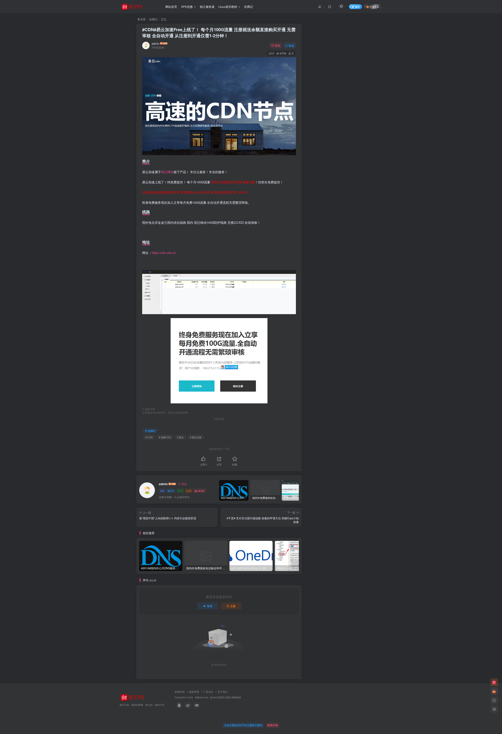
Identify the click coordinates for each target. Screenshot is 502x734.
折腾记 (248, 7)
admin (155, 43)
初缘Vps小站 (201, 697)
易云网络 (167, 172)
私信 (291, 45)
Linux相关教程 (227, 7)
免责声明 (194, 692)
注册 (233, 606)
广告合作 (208, 692)
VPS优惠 (187, 7)
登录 (209, 606)
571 (172, 490)
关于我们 (222, 692)
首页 (142, 19)
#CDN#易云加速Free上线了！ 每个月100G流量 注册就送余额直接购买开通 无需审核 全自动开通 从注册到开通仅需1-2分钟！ (219, 32)
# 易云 (180, 437)
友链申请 (180, 692)
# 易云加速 (195, 437)
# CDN (149, 437)
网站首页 (171, 7)
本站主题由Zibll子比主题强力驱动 (243, 725)
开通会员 (374, 6)
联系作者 (272, 725)
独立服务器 (207, 7)
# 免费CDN (165, 437)
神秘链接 (236, 697)
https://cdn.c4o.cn (164, 252)
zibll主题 (217, 697)
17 (181, 490)
